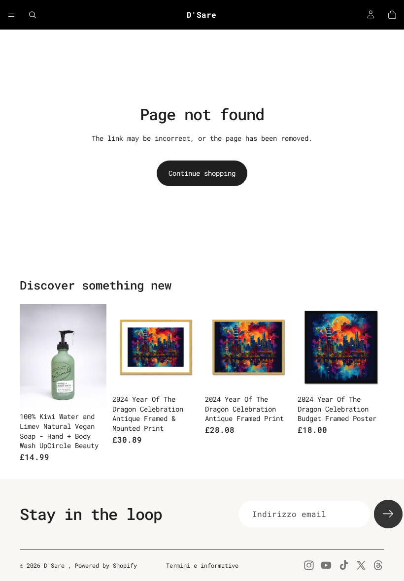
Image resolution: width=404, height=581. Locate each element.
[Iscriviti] (388, 514)
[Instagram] (309, 565)
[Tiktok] (344, 565)
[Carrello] (392, 15)
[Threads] (378, 565)
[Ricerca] (32, 15)
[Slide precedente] (123, 347)
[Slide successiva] (188, 347)
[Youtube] (326, 565)
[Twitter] (361, 565)
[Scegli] (184, 375)
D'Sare (56, 565)
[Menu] (11, 14)
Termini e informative (202, 565)
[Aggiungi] (91, 393)
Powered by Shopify (106, 565)
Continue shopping (202, 173)
